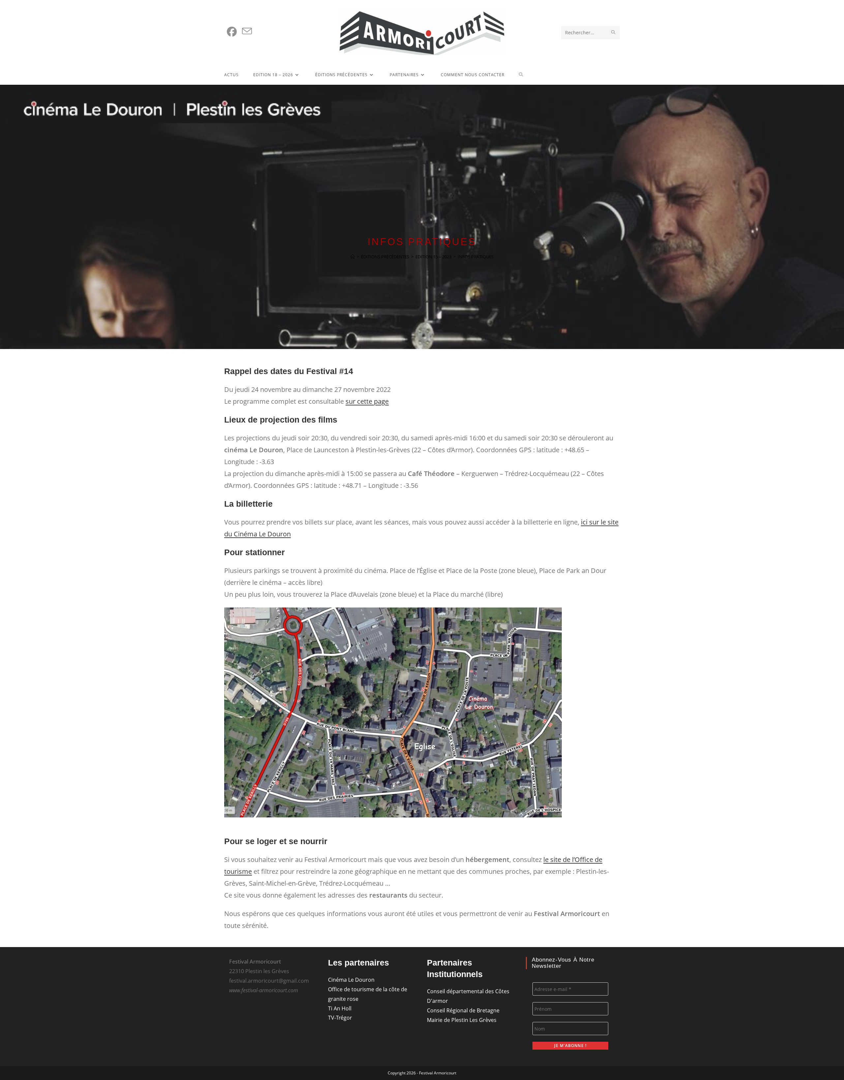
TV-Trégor (340, 1017)
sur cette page (367, 401)
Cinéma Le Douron (351, 979)
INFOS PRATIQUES (476, 257)
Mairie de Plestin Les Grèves (462, 1020)
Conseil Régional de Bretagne (463, 1010)
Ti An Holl (339, 1008)
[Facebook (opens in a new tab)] (231, 32)
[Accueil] (352, 257)
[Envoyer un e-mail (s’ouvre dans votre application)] (247, 31)
